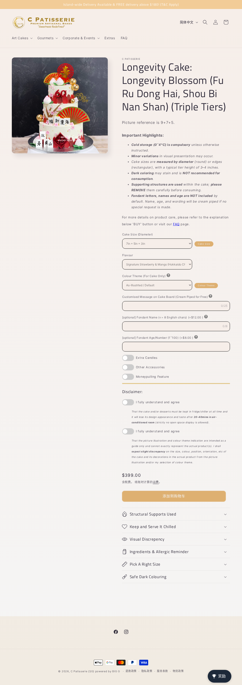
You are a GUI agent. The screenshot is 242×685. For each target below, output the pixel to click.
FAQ (176, 224)
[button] (22, 38)
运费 (156, 482)
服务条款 (162, 671)
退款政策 (131, 671)
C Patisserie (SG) (82, 671)
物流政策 (178, 671)
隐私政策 (146, 671)
